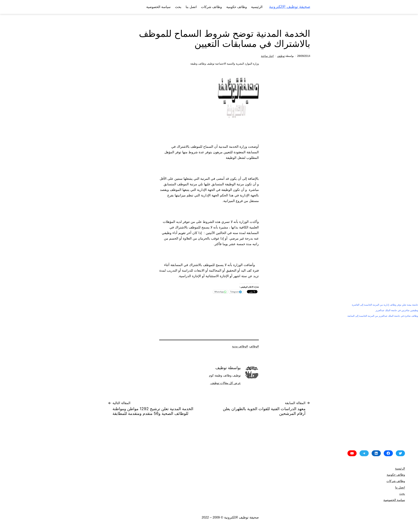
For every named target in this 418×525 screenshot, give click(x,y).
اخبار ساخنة (267, 56)
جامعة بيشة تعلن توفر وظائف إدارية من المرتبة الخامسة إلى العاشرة (385, 304)
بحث (178, 7)
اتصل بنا (191, 7)
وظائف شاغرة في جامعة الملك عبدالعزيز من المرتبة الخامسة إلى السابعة (382, 316)
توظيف (281, 56)
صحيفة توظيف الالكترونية (289, 6)
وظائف (253, 346)
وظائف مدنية (239, 346)
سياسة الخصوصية (158, 7)
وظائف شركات (211, 7)
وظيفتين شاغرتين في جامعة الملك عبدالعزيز (397, 310)
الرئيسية (257, 7)
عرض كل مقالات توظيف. (225, 383)
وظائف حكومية (236, 7)
